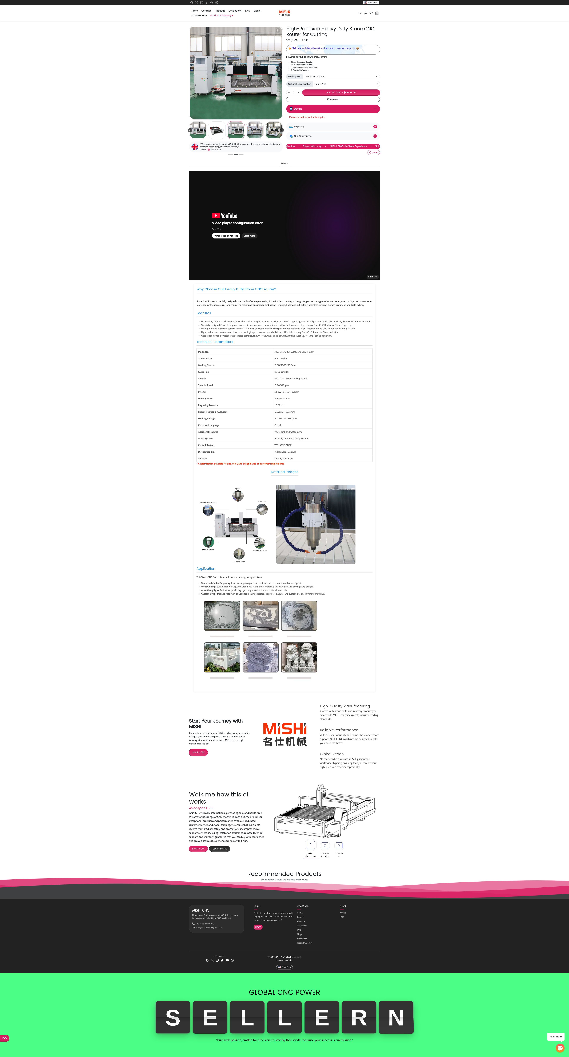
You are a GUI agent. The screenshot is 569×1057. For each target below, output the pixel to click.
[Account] (365, 13)
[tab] (285, 163)
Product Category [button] (220, 15)
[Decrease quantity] (289, 92)
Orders (343, 912)
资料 (342, 917)
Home (194, 10)
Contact (206, 10)
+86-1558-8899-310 (205, 923)
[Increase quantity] (298, 92)
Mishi (289, 960)
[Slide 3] (241, 154)
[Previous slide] (190, 130)
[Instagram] (201, 2)
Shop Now (198, 752)
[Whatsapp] (216, 2)
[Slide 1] (230, 154)
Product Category (304, 942)
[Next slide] (282, 130)
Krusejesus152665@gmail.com (209, 927)
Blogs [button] (257, 10)
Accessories (302, 938)
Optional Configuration (299, 84)
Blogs (299, 934)
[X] (196, 2)
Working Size (294, 76)
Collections (235, 10)
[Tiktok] (206, 2)
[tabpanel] (284, 432)
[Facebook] (191, 2)
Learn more (219, 848)
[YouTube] (211, 2)
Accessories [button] (198, 15)
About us (220, 10)
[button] (360, 13)
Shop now (198, 848)
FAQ (247, 10)
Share (375, 152)
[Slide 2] (236, 154)
